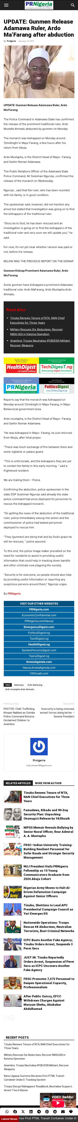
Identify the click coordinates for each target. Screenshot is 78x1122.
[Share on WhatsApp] (7, 1112)
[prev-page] (6, 1018)
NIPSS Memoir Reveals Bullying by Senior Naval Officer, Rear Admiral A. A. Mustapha (48, 832)
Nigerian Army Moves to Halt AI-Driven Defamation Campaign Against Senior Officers (47, 892)
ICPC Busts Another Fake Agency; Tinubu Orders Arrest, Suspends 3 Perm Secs (48, 944)
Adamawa (19, 684)
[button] (6, 5)
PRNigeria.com (39, 609)
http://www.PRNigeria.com (39, 765)
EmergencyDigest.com (39, 627)
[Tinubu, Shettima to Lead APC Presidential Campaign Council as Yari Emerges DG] (13, 909)
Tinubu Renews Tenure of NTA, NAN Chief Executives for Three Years (46, 797)
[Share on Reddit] (55, 1112)
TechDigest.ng (39, 638)
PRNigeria (14, 593)
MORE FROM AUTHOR (48, 783)
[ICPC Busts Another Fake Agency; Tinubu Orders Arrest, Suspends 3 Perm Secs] (13, 944)
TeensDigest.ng (39, 656)
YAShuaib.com (39, 673)
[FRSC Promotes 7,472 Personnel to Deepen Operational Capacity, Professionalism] (13, 983)
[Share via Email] (63, 1112)
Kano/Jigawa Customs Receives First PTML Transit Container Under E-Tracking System (34, 1077)
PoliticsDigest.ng (39, 632)
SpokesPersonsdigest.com (39, 650)
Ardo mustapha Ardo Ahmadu (19, 689)
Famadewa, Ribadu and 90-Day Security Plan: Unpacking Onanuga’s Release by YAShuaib (47, 814)
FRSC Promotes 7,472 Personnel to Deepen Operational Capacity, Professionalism (49, 983)
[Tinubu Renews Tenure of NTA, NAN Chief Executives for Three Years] (13, 797)
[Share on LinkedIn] (31, 1112)
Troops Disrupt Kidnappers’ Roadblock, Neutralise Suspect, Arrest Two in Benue (38, 1088)
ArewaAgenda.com (39, 662)
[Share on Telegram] (39, 1112)
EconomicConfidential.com (39, 615)
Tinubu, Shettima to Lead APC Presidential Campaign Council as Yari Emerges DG (48, 909)
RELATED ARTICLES (18, 783)
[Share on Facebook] (15, 1112)
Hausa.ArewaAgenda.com (39, 667)
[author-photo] (39, 755)
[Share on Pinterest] (47, 1112)
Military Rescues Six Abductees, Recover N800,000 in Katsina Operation (34, 1056)
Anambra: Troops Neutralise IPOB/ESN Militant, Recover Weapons (36, 1067)
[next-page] (11, 1018)
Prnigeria (11, 41)
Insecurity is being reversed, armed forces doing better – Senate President (57, 712)
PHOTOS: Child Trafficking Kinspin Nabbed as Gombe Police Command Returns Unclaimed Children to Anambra (19, 716)
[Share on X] (23, 1112)
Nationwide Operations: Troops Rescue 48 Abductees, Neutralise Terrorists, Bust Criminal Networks (49, 927)
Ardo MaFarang (35, 684)
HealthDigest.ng (39, 644)
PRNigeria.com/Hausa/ (39, 621)
